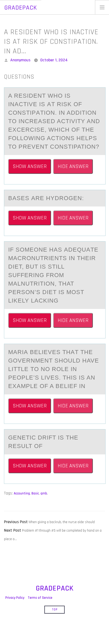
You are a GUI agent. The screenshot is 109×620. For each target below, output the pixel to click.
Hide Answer (73, 166)
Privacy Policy (14, 598)
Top (54, 610)
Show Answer (30, 166)
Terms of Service (40, 598)
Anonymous (20, 60)
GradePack (20, 8)
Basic (35, 493)
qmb (43, 493)
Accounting (22, 493)
